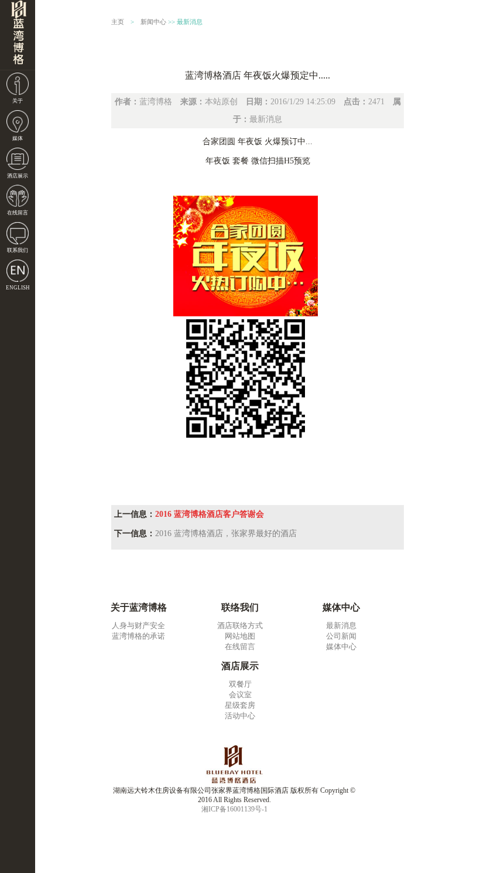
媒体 (17, 138)
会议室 (240, 694)
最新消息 (190, 22)
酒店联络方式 (240, 625)
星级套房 (240, 705)
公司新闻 (341, 636)
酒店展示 (17, 176)
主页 (117, 22)
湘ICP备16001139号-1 (234, 809)
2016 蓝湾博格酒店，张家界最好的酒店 (226, 533)
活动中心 (240, 715)
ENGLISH (18, 288)
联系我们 (17, 250)
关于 (17, 101)
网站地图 (240, 636)
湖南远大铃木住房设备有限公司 (17, 35)
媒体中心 (341, 646)
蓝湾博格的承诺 (138, 636)
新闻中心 (153, 22)
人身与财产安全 (138, 625)
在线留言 (17, 213)
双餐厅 (240, 684)
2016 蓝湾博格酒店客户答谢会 (209, 514)
